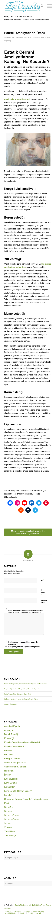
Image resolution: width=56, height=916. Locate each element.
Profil (6, 802)
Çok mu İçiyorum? (10, 704)
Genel (29, 37)
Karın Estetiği (10, 782)
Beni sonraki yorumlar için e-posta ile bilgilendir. (23, 643)
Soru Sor (8, 807)
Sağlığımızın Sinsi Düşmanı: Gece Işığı (17, 694)
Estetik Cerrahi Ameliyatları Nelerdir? (22, 742)
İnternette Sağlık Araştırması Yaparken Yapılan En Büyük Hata (25, 683)
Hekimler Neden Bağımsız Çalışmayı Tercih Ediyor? (21, 699)
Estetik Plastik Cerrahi (23, 905)
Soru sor (8, 811)
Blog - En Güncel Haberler (18, 16)
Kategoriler (9, 786)
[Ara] (41, 6)
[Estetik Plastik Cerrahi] (23, 6)
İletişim (7, 774)
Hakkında (8, 770)
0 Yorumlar (19, 37)
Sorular (7, 823)
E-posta (43, 592)
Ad (42, 580)
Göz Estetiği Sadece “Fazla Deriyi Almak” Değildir (21, 689)
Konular (8, 794)
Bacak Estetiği (11, 734)
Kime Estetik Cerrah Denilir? (18, 790)
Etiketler (8, 750)
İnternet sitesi (44, 601)
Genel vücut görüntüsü (15, 762)
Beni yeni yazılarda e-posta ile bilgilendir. (24, 646)
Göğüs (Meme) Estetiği (15, 766)
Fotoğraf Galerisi (12, 758)
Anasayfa (8, 730)
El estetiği (9, 738)
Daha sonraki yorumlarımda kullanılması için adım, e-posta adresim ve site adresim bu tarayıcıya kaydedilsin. (25, 612)
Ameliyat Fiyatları (12, 726)
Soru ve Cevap (11, 815)
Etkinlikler (9, 754)
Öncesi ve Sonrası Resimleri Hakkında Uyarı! (26, 798)
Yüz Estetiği (10, 835)
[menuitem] (41, 6)
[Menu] (48, 6)
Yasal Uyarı (9, 831)
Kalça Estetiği (10, 778)
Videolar (8, 827)
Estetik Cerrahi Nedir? (15, 746)
